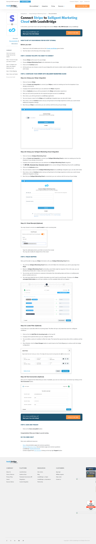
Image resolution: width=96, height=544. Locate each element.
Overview (15, 38)
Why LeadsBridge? (34, 6)
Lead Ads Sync (23, 472)
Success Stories (10, 482)
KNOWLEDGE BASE (35, 449)
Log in (81, 1)
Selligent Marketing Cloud (29, 447)
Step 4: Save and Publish (12, 74)
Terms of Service (10, 474)
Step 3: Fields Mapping (11, 71)
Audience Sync (23, 474)
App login (58, 472)
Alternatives (14, 44)
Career (8, 479)
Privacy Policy (9, 477)
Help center (59, 477)
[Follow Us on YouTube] (19, 541)
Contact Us (87, 1)
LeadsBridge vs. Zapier (43, 477)
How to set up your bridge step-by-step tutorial (10, 54)
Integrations (45, 6)
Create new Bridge (52, 48)
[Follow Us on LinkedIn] (14, 541)
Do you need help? (10, 77)
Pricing (53, 6)
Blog (39, 474)
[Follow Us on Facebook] (6, 541)
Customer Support (74, 1)
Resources (60, 6)
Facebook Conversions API (26, 477)
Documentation (13, 41)
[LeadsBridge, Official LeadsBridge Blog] (12, 6)
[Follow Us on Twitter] (23, 541)
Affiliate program (60, 474)
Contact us (58, 479)
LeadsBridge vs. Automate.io (44, 479)
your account (37, 450)
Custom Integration (24, 482)
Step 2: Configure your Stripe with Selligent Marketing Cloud (11, 66)
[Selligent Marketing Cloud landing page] (12, 30)
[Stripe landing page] (12, 18)
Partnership (40, 482)
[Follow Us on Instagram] (10, 541)
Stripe (24, 445)
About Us (8, 472)
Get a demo (40, 472)
